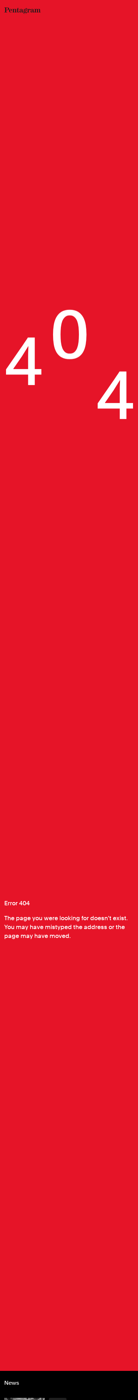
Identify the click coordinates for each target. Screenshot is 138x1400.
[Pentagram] (22, 10)
